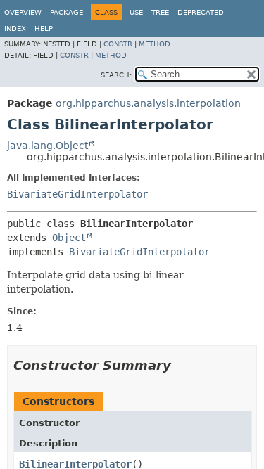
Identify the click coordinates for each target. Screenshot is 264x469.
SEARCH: (116, 75)
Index (15, 28)
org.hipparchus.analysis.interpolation (148, 103)
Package (66, 12)
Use (136, 12)
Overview (23, 12)
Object (69, 237)
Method (154, 44)
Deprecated (200, 12)
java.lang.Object (47, 145)
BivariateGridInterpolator (77, 194)
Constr (117, 44)
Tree (160, 12)
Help (43, 28)
